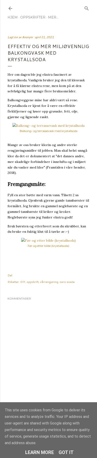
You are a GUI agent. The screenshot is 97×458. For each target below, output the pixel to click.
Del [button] (10, 275)
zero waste (67, 282)
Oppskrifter (32, 17)
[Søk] (86, 7)
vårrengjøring (49, 282)
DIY (22, 282)
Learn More (39, 452)
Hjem (13, 17)
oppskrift (33, 282)
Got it (66, 452)
